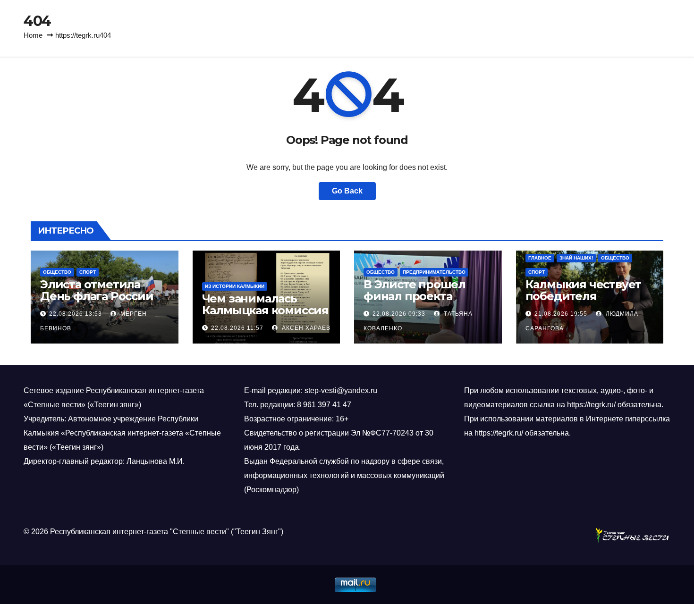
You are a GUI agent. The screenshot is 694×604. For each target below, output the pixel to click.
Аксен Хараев (305, 328)
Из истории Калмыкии (234, 286)
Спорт (87, 272)
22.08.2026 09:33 (398, 313)
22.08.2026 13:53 (75, 313)
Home (33, 35)
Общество (57, 272)
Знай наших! (576, 257)
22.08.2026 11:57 (237, 328)
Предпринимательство (434, 272)
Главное (539, 257)
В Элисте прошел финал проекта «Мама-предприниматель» (421, 302)
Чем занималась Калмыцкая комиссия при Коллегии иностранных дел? (265, 316)
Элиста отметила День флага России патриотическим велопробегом (96, 302)
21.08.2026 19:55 (560, 313)
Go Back (347, 191)
